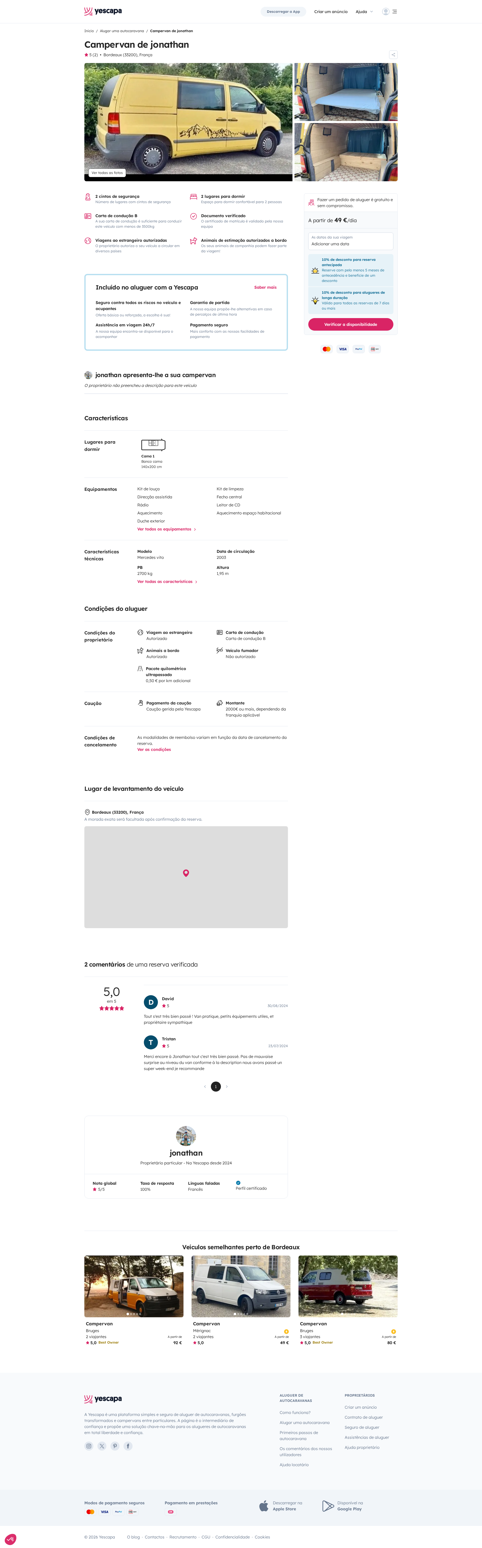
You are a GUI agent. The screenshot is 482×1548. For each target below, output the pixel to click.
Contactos (154, 1536)
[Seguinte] (177, 1287)
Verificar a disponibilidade (350, 324)
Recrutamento (183, 1536)
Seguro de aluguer (362, 1427)
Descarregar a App (283, 11)
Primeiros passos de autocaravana (299, 1435)
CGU (206, 1536)
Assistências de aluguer (367, 1437)
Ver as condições (154, 749)
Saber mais (265, 287)
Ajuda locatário (294, 1464)
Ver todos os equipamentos (165, 528)
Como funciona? (295, 1412)
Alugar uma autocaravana (305, 1422)
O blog (133, 1536)
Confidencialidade (232, 1536)
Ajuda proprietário (362, 1447)
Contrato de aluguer (364, 1417)
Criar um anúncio (331, 11)
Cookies (262, 1536)
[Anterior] (90, 1287)
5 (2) (93, 54)
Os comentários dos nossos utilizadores (306, 1451)
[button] (11, 1539)
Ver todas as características (165, 581)
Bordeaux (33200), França (127, 54)
